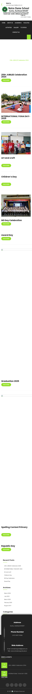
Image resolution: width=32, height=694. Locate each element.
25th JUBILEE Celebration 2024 (14, 75)
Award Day (7, 235)
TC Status (24, 27)
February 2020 (8, 602)
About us (10, 23)
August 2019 (7, 605)
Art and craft (8, 158)
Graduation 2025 (10, 381)
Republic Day (8, 546)
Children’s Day (9, 176)
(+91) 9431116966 (26, 17)
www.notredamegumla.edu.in (19, 651)
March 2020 (7, 599)
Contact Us (16, 32)
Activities (9, 27)
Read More (6, 80)
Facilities (26, 23)
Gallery (16, 27)
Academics (18, 23)
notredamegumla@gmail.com (14, 5)
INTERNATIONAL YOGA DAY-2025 (15, 117)
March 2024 (7, 593)
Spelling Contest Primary (14, 527)
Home (3, 23)
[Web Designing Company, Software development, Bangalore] (12, 691)
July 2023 (6, 596)
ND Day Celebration (11, 220)
